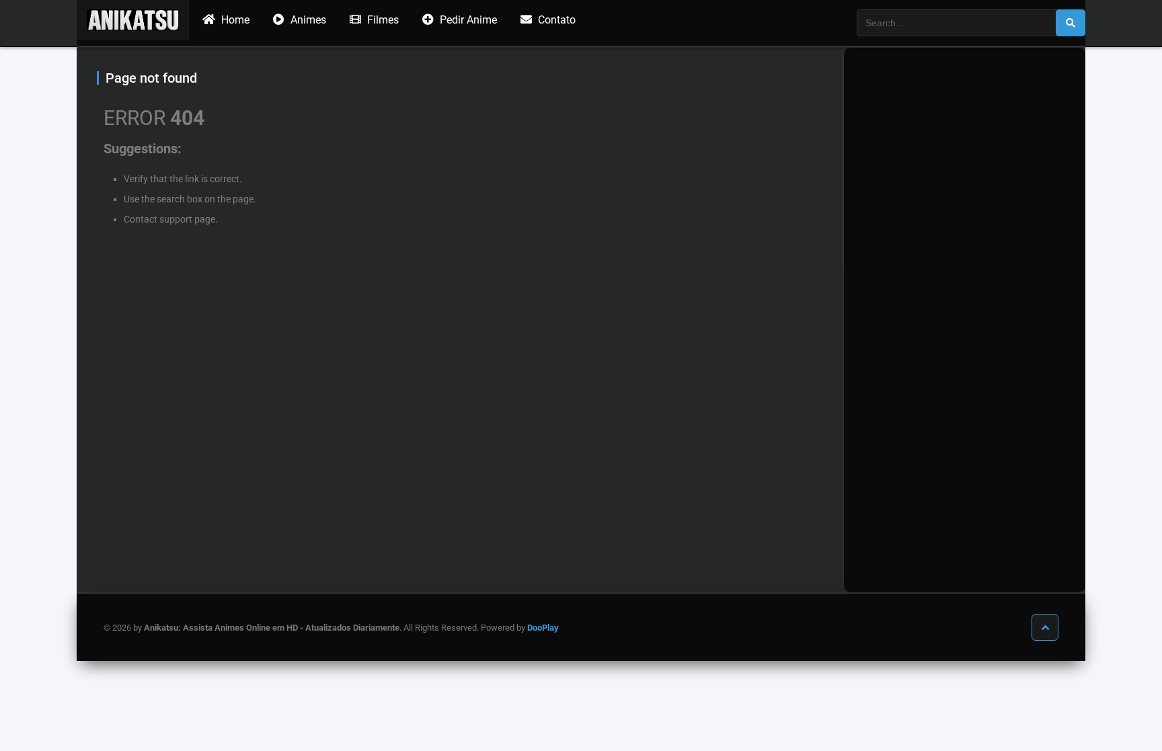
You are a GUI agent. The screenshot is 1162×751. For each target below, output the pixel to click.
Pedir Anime (467, 19)
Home (234, 19)
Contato (555, 19)
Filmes (381, 19)
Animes (307, 19)
